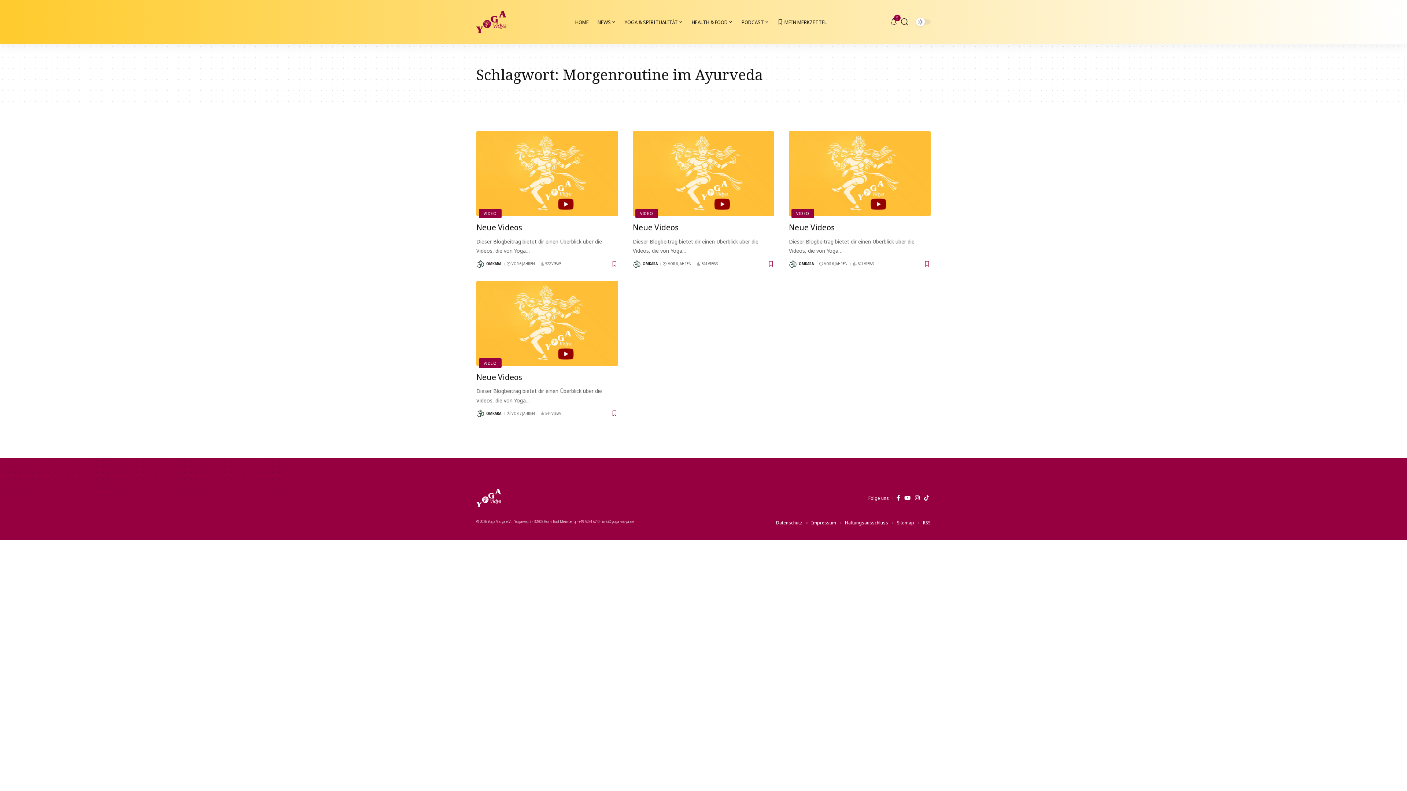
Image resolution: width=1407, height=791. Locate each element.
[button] (904, 22)
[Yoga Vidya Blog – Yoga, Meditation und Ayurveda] (488, 498)
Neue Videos (499, 227)
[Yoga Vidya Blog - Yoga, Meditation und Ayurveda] (491, 22)
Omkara (493, 263)
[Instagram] (917, 498)
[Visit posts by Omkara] (480, 264)
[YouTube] (907, 498)
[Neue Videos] (547, 173)
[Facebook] (898, 498)
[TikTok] (926, 498)
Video (490, 213)
